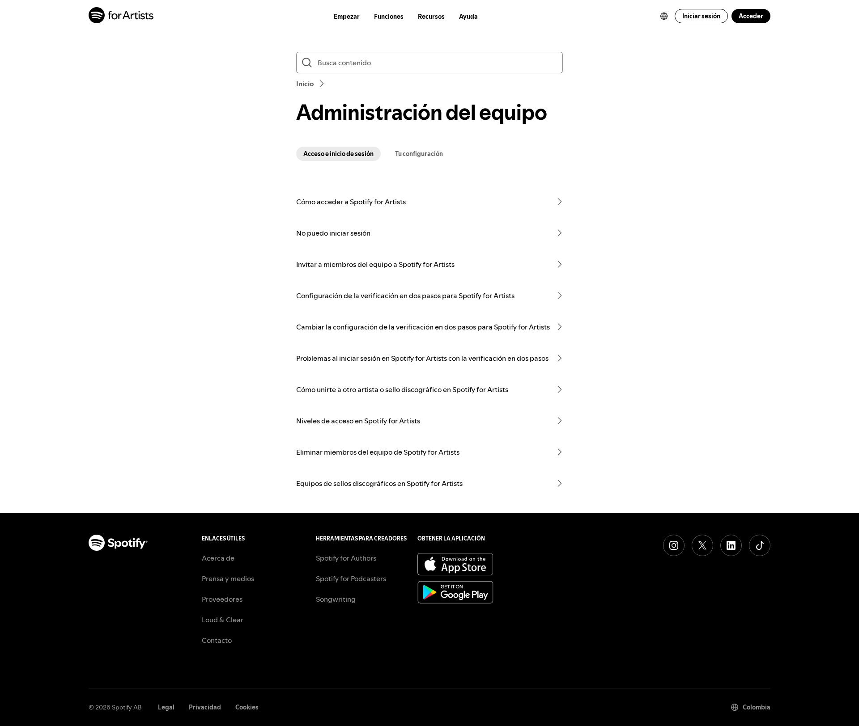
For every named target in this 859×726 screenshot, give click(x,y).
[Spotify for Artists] (121, 16)
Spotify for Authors (346, 558)
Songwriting (336, 599)
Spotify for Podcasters (351, 578)
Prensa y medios (228, 578)
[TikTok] (759, 545)
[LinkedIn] (731, 545)
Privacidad (205, 707)
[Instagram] (674, 545)
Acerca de (218, 558)
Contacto (217, 640)
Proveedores (222, 599)
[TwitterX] (702, 545)
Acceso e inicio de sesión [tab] (338, 153)
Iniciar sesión (701, 16)
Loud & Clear (222, 620)
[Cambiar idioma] (664, 16)
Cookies (247, 707)
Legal (166, 707)
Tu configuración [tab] (419, 153)
